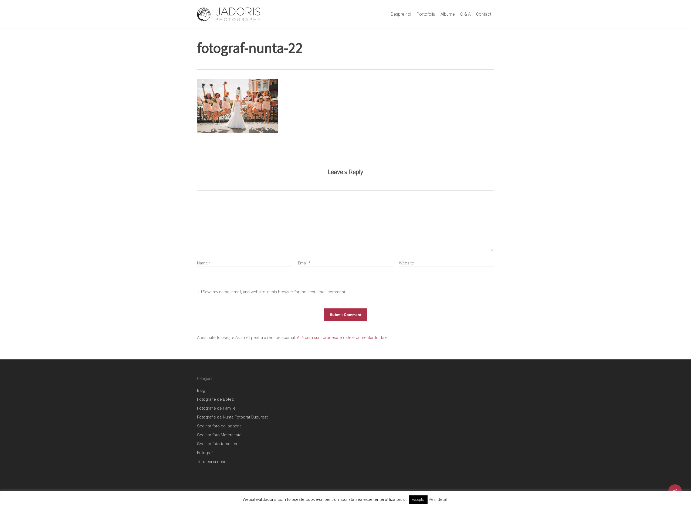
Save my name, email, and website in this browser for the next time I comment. (274, 292)
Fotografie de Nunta (215, 417)
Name (204, 263)
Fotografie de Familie (216, 408)
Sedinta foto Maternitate (219, 435)
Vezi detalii (438, 499)
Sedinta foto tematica (217, 443)
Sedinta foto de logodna (219, 426)
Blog (201, 390)
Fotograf (205, 452)
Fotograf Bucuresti (252, 417)
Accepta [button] (418, 500)
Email (304, 263)
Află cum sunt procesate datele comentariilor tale (342, 337)
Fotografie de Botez (215, 399)
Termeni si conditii (213, 461)
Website (406, 263)
